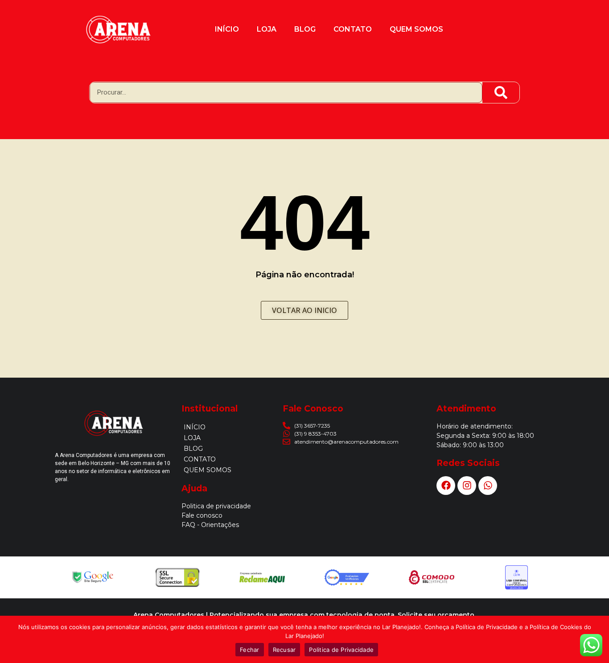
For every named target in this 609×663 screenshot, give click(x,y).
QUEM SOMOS (416, 29)
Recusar (284, 649)
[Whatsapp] (487, 485)
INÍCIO (227, 29)
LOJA (266, 29)
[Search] (500, 92)
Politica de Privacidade (341, 649)
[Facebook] (445, 485)
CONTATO (352, 29)
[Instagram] (466, 485)
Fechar (249, 649)
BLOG (305, 29)
